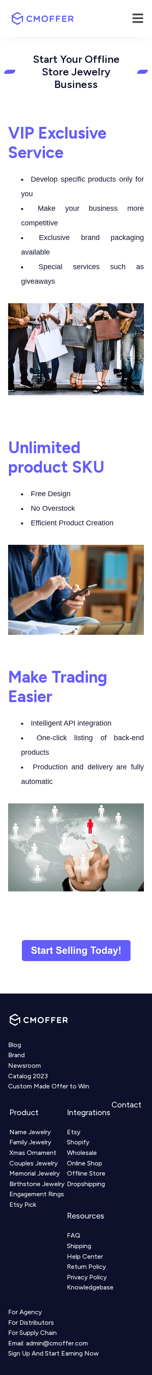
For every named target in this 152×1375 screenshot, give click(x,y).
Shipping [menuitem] (79, 1246)
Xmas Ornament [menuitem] (32, 1153)
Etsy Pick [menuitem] (22, 1204)
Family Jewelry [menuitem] (30, 1142)
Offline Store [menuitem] (86, 1173)
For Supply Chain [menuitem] (32, 1332)
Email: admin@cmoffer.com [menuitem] (48, 1343)
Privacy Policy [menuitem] (87, 1277)
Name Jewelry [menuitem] (30, 1132)
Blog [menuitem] (14, 1045)
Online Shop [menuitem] (84, 1163)
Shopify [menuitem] (78, 1142)
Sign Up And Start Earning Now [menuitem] (53, 1353)
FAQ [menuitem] (73, 1235)
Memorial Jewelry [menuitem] (34, 1173)
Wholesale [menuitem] (82, 1153)
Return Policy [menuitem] (86, 1266)
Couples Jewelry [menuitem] (33, 1163)
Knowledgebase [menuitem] (90, 1287)
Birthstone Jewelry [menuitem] (36, 1184)
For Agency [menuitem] (25, 1312)
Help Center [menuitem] (85, 1256)
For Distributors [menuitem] (31, 1322)
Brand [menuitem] (16, 1055)
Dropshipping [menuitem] (86, 1184)
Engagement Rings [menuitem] (36, 1194)
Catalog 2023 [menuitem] (28, 1076)
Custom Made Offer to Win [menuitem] (48, 1086)
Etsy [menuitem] (73, 1132)
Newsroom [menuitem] (24, 1065)
